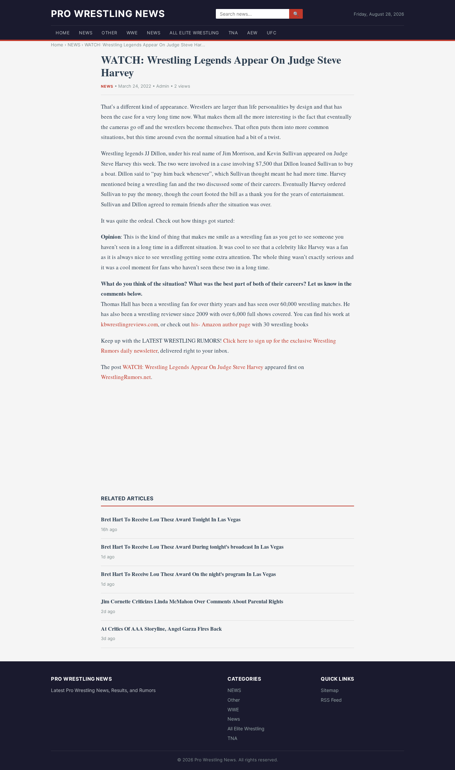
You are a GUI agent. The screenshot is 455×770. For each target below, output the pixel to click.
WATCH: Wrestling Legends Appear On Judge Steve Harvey (193, 367)
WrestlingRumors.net (126, 377)
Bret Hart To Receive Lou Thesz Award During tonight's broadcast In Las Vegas (192, 546)
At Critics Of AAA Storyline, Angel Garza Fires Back (161, 628)
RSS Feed (331, 700)
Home (63, 32)
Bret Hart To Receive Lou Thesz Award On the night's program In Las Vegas (188, 574)
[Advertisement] (227, 437)
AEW (252, 32)
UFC (271, 32)
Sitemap (330, 690)
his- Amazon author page (220, 324)
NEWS (85, 32)
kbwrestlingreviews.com (129, 324)
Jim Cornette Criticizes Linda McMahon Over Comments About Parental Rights (192, 601)
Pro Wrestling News (108, 13)
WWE (132, 32)
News (153, 32)
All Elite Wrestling (194, 32)
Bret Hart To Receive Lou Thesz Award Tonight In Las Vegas (170, 519)
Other (109, 32)
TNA (233, 32)
